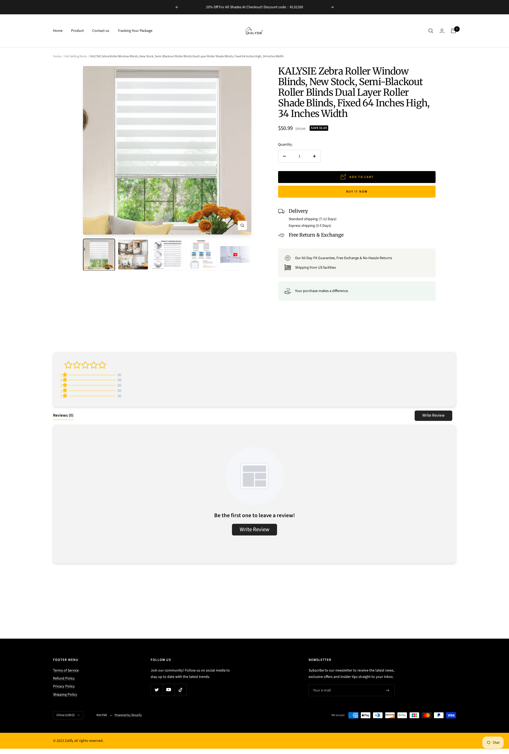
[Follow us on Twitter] (157, 690)
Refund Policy (64, 678)
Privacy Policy (64, 686)
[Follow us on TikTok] (180, 690)
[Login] (442, 31)
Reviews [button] (63, 415)
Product (77, 30)
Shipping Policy (65, 694)
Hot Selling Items (75, 56)
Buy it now (357, 191)
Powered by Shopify (128, 715)
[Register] (387, 690)
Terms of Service (66, 670)
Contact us (100, 30)
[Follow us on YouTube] (168, 690)
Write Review (433, 415)
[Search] (430, 30)
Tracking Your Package (135, 30)
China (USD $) (65, 715)
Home (58, 30)
